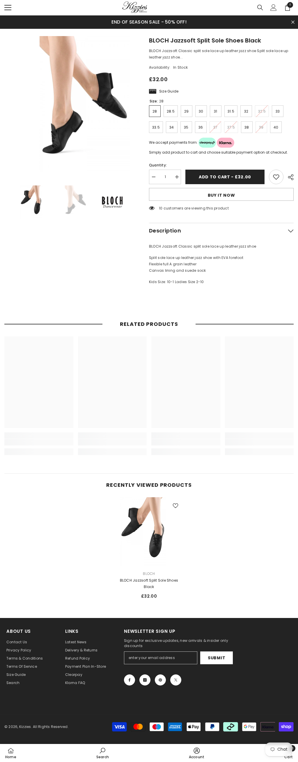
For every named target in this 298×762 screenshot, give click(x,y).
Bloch (149, 573)
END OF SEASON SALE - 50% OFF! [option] (149, 22)
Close (293, 22)
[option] (72, 104)
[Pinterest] (160, 679)
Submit (216, 658)
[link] (38, 442)
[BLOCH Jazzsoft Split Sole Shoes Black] (149, 531)
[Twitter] (175, 679)
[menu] (7, 7)
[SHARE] (288, 177)
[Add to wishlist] (276, 177)
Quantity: (158, 165)
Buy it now (221, 195)
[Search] (260, 7)
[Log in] (273, 7)
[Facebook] (129, 679)
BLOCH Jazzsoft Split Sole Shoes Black (149, 583)
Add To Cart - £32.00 (225, 177)
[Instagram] (144, 679)
